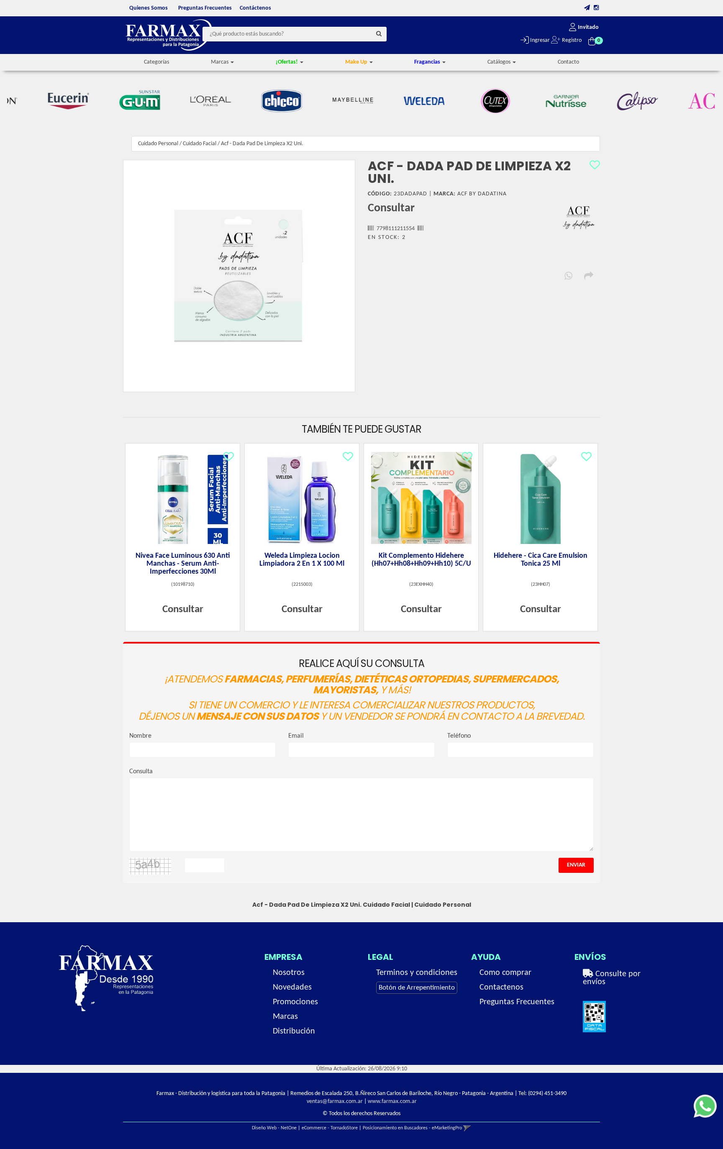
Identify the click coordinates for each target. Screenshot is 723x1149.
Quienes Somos (148, 8)
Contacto (568, 62)
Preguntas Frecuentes (205, 8)
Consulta (141, 771)
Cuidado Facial (199, 144)
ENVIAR (576, 865)
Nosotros (289, 973)
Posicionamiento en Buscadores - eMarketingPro (412, 1128)
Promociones (295, 1002)
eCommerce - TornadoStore (330, 1128)
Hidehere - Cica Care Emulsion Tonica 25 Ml (540, 560)
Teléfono (459, 736)
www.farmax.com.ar (392, 1101)
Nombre (140, 736)
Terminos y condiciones (416, 973)
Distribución (294, 1031)
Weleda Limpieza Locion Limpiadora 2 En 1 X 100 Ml (301, 560)
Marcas (285, 1017)
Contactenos (501, 987)
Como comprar (505, 973)
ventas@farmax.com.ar (335, 1101)
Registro (571, 40)
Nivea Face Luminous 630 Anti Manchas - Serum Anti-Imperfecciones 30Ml (183, 564)
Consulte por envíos (612, 978)
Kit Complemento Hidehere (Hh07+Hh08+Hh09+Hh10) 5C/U (421, 560)
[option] (44, 101)
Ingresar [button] (539, 40)
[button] (587, 8)
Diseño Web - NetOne (274, 1128)
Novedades (292, 987)
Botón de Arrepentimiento (417, 987)
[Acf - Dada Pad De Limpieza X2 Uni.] (239, 276)
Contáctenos (255, 8)
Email (296, 736)
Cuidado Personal (158, 144)
